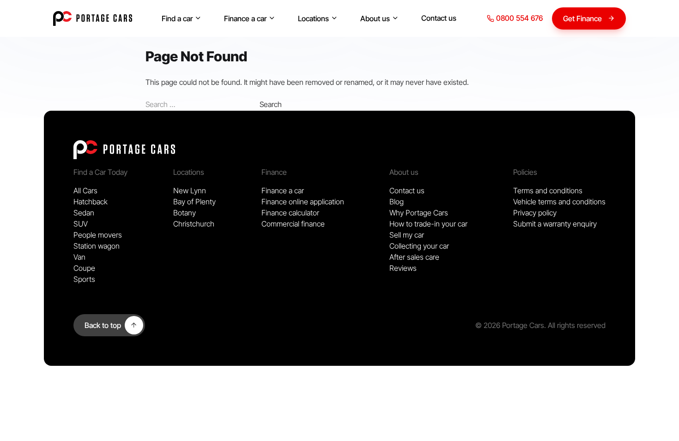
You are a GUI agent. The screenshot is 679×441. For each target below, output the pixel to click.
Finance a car (245, 18)
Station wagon (96, 245)
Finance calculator (290, 212)
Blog (396, 201)
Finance (274, 172)
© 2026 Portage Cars (509, 325)
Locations (313, 18)
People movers (97, 234)
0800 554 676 (518, 18)
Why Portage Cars (418, 212)
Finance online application (302, 201)
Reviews (403, 268)
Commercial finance (293, 223)
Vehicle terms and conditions (559, 201)
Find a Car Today (100, 172)
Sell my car (406, 234)
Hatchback (90, 201)
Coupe (84, 268)
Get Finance (582, 18)
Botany (184, 212)
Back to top (103, 325)
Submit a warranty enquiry (555, 223)
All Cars (85, 190)
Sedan (83, 212)
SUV (80, 223)
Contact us (438, 18)
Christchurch (193, 223)
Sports (84, 279)
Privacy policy (535, 212)
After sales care (414, 257)
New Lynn (189, 190)
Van (79, 257)
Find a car (177, 18)
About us (375, 18)
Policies (525, 172)
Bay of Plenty (194, 201)
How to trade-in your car (428, 223)
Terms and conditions (547, 190)
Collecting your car (419, 245)
